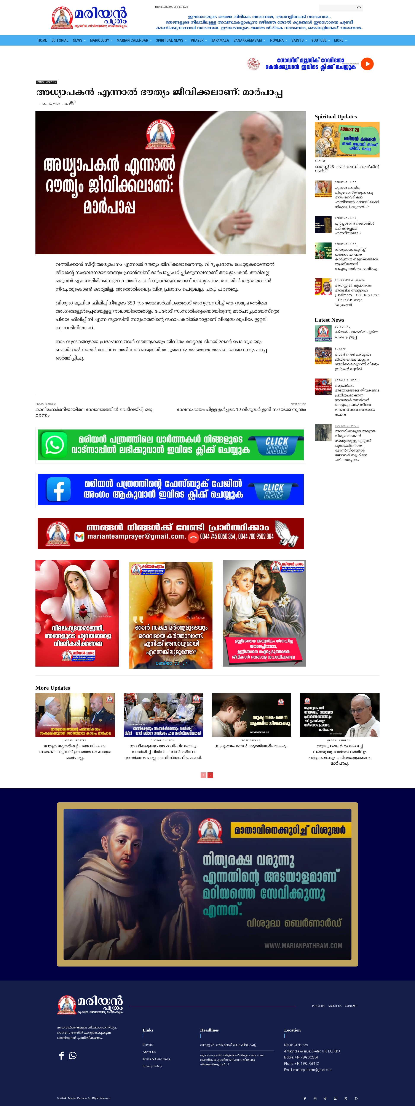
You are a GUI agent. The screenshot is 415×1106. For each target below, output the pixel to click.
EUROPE (340, 349)
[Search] (359, 8)
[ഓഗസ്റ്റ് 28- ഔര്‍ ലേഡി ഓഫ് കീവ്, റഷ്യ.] (347, 139)
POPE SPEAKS (46, 82)
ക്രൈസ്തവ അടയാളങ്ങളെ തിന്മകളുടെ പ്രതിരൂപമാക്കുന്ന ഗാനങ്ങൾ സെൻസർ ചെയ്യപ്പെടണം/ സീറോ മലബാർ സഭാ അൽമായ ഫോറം (357, 400)
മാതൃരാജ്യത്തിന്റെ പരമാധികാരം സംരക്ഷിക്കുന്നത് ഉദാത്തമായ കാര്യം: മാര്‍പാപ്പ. (75, 752)
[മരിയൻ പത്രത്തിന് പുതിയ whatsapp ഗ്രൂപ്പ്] (323, 333)
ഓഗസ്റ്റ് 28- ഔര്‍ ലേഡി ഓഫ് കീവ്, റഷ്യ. (347, 168)
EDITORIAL (342, 327)
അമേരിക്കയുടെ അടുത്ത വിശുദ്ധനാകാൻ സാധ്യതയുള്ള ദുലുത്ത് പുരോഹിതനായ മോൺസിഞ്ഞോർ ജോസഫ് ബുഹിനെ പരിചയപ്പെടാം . (355, 446)
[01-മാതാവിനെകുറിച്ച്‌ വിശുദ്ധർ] (207, 884)
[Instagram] (315, 1099)
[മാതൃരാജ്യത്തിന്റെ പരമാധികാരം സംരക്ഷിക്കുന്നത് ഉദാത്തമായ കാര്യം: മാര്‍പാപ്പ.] (75, 715)
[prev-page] (203, 775)
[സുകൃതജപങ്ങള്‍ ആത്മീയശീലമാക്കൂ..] (251, 715)
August (320, 161)
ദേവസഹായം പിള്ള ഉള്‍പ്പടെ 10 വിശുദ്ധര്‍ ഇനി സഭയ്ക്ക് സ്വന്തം (241, 410)
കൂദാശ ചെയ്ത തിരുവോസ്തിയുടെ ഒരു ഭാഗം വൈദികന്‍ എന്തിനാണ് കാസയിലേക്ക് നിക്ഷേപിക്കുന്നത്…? (357, 197)
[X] (355, 105)
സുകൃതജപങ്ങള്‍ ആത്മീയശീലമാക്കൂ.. (252, 746)
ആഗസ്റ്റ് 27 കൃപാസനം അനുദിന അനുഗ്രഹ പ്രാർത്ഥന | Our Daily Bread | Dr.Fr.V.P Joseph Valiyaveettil (357, 295)
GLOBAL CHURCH (347, 426)
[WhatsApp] (375, 105)
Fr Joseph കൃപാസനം (350, 280)
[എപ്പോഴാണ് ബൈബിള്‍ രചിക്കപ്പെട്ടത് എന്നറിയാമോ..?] (323, 224)
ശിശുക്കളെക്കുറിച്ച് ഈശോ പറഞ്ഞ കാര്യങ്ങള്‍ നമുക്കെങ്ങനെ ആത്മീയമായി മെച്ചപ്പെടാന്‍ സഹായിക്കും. (357, 259)
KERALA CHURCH (347, 380)
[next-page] (210, 775)
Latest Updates (74, 740)
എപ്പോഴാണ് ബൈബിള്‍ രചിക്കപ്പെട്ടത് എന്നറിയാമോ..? (354, 229)
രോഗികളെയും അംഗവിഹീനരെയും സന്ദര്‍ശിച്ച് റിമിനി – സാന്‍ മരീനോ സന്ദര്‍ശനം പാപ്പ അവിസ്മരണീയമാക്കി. (163, 752)
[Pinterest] (365, 105)
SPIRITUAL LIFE (345, 182)
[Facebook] (345, 105)
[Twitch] (336, 1099)
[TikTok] (325, 1099)
